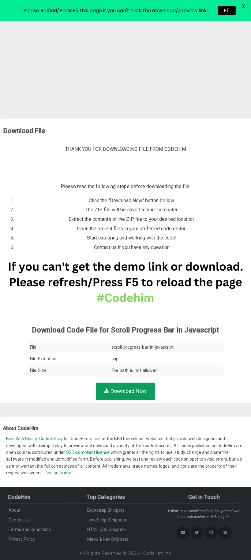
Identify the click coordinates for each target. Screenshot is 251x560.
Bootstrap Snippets (106, 510)
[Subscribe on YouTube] (183, 532)
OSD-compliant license (88, 452)
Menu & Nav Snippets (107, 539)
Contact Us (19, 519)
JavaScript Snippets (106, 519)
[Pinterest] (225, 532)
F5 (227, 10)
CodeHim (153, 553)
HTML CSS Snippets (106, 529)
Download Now (128, 391)
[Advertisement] (125, 67)
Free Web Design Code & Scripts (37, 438)
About (15, 510)
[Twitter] (197, 532)
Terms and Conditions (30, 529)
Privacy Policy (22, 539)
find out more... (59, 472)
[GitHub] (211, 532)
